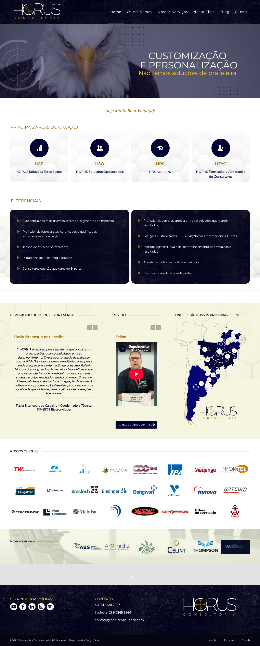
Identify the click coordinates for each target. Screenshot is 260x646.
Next (256, 61)
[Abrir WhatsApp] (250, 636)
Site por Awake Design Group (84, 640)
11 (143, 93)
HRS (160, 163)
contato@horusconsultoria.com (119, 620)
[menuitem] (116, 12)
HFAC (220, 163)
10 (139, 93)
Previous (3, 61)
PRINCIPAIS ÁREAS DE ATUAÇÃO (44, 127)
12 (146, 93)
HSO (99, 163)
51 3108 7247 (110, 605)
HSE (39, 163)
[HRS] (160, 148)
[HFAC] (220, 148)
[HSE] (39, 148)
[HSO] (99, 148)
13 (149, 93)
